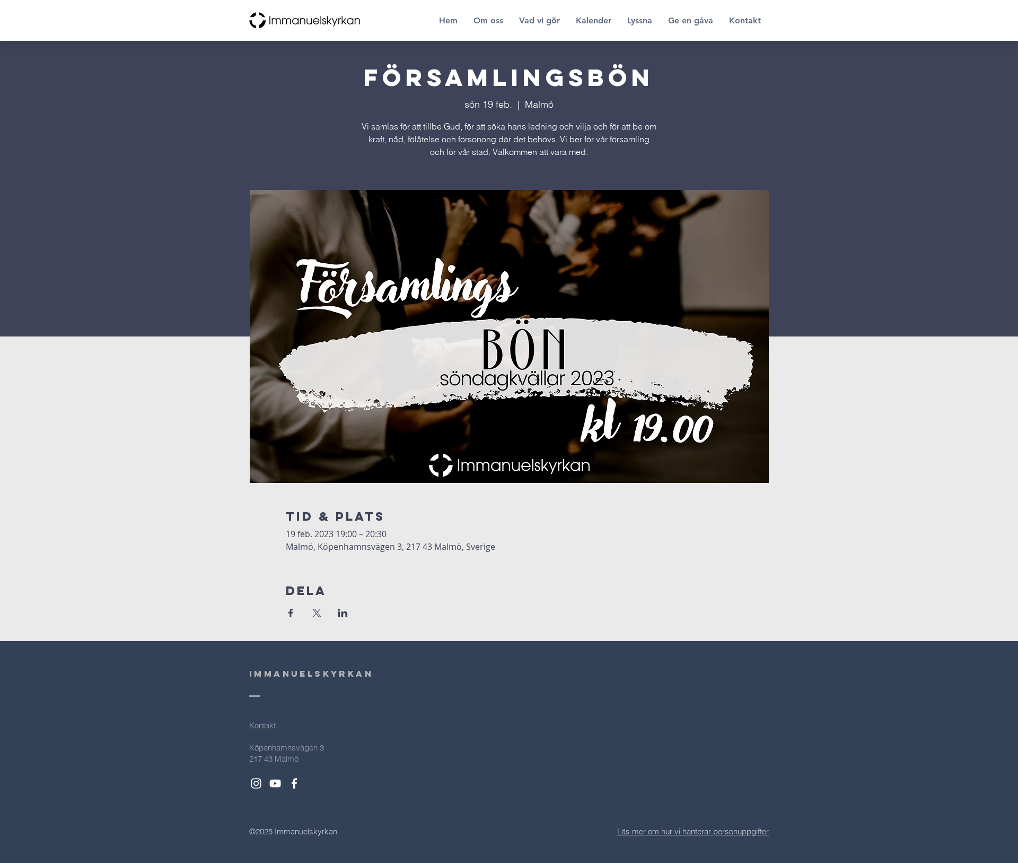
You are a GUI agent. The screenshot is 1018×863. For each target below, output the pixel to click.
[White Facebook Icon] (294, 783)
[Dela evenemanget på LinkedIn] (343, 613)
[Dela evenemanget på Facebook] (291, 613)
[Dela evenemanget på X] (317, 613)
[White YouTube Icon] (275, 783)
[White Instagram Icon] (256, 783)
